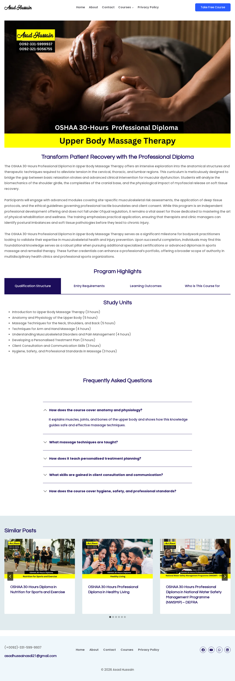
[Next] (225, 576)
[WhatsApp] (219, 650)
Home (80, 7)
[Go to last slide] (10, 576)
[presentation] (39, 558)
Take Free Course (213, 7)
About (93, 7)
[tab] (32, 286)
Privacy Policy (148, 7)
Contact (108, 7)
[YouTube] (211, 650)
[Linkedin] (227, 650)
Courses (127, 650)
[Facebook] (203, 650)
